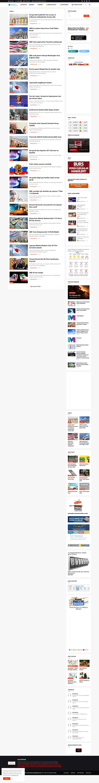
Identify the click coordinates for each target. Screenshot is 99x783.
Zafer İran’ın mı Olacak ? (83, 669)
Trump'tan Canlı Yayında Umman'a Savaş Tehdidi (44, 124)
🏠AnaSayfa (23, 4)
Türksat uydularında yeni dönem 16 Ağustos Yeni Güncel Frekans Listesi (82, 331)
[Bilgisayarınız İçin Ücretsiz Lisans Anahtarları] (71, 303)
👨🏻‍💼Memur (40, 4)
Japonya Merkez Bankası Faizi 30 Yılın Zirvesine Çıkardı (43, 247)
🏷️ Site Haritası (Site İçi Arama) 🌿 (39, 1)
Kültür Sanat (71, 198)
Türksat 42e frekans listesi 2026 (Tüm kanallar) (82, 309)
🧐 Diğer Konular (51, 4)
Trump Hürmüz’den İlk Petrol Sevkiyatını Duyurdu (44, 260)
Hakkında (73, 772)
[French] (72, 64)
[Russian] (82, 64)
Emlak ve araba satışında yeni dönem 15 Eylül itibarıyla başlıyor (82, 214)
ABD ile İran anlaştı (36, 273)
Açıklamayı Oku (14, 775)
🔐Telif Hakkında (26, 1)
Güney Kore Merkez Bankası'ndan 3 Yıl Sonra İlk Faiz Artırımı (45, 219)
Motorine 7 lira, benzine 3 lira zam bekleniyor (83, 237)
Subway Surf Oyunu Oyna (72, 492)
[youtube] (86, 1)
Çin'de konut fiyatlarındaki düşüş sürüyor (44, 110)
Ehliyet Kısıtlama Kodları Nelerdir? (82, 345)
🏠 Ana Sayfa (11, 1)
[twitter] (84, 1)
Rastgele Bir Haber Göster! (79, 185)
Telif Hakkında (80, 316)
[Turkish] (87, 64)
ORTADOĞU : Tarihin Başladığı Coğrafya (73, 669)
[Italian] (77, 64)
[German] (75, 64)
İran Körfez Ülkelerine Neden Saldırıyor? (72, 682)
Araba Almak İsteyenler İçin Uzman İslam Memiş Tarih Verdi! (82, 230)
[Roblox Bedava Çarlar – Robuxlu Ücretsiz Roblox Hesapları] (71, 364)
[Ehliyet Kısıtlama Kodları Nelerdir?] (71, 346)
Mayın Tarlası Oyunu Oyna (84, 492)
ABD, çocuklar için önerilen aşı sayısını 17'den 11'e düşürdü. (46, 192)
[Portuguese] (80, 64)
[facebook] (82, 1)
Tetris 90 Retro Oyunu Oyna (71, 478)
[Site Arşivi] (71, 339)
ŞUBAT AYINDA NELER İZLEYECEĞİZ (81, 206)
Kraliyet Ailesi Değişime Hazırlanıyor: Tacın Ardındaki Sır (82, 222)
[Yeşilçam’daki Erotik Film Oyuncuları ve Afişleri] (71, 324)
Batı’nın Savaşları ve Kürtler (84, 681)
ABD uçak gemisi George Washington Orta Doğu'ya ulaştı (44, 57)
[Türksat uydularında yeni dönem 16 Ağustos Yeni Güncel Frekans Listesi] (71, 331)
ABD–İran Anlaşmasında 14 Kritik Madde (44, 232)
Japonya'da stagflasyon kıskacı (40, 83)
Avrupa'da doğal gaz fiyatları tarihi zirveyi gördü (44, 179)
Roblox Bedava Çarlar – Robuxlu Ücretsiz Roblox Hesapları (82, 364)
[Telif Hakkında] (71, 317)
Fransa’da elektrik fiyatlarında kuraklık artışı (45, 137)
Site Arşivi (78, 338)
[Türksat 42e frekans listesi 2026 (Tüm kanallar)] (71, 310)
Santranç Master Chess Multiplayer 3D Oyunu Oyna (72, 465)
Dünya (70, 221)
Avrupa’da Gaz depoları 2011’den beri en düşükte (44, 152)
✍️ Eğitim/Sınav (63, 4)
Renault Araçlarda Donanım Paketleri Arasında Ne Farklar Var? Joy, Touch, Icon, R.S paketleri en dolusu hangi (82, 354)
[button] (86, 5)
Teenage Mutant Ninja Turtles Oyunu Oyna (84, 479)
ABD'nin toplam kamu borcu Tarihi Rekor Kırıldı (44, 29)
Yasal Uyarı (88, 772)
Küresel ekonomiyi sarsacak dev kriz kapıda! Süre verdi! (45, 206)
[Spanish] (85, 64)
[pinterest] (89, 1)
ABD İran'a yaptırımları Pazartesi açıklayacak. (45, 42)
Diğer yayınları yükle (35, 286)
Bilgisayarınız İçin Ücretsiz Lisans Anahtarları (82, 302)
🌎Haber (31, 4)
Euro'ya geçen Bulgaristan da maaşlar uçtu (44, 69)
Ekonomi (70, 213)
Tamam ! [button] (7, 778)
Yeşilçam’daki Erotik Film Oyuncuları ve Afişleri (82, 323)
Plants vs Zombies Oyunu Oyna (83, 464)
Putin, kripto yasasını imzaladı (40, 164)
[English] (70, 64)
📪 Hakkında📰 (18, 1)
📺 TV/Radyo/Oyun (77, 4)
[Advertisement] (78, 89)
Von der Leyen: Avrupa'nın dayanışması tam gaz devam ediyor (45, 97)
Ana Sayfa (66, 772)
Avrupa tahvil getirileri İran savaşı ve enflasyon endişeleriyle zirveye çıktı (42, 16)
